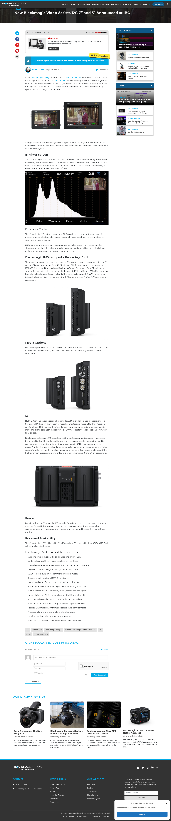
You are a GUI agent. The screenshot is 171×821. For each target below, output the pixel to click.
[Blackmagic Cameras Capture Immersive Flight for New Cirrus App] (67, 714)
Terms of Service (68, 816)
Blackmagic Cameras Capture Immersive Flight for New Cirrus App (66, 733)
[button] (166, 803)
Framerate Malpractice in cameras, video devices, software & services (137, 113)
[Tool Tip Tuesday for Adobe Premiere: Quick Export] (121, 120)
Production (84, 4)
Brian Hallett (38, 70)
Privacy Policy (82, 816)
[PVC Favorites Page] (151, 31)
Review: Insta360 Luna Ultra (138, 57)
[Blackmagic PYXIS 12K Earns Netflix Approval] (140, 714)
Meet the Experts (57, 795)
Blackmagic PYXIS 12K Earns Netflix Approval (138, 731)
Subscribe (158, 4)
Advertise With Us (57, 784)
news (28, 634)
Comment (103, 70)
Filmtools (91, 784)
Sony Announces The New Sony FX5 (28, 732)
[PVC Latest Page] (151, 85)
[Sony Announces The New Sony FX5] (31, 714)
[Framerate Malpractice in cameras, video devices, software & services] (121, 110)
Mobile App (54, 788)
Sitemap (106, 816)
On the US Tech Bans (136, 132)
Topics (52, 791)
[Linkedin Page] (152, 767)
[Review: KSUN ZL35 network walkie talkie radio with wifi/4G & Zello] (121, 66)
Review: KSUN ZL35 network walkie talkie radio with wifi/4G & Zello (138, 68)
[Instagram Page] (148, 767)
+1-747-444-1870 (21, 785)
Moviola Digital (93, 799)
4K (27, 630)
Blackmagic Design (41, 77)
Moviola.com (92, 795)
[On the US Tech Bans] (121, 130)
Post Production (100, 4)
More (145, 4)
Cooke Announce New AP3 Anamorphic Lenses (101, 732)
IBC (100, 630)
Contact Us (54, 802)
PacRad (90, 788)
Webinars (54, 799)
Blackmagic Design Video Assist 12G (80, 630)
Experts (137, 4)
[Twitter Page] (143, 767)
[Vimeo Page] (157, 767)
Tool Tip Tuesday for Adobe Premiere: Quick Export (138, 122)
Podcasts (116, 4)
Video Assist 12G (73, 77)
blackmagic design (54, 630)
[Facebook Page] (138, 767)
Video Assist (59, 80)
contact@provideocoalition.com (28, 789)
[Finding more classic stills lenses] (121, 76)
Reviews (127, 4)
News (73, 4)
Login (105, 649)
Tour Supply (92, 791)
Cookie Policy (95, 816)
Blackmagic (37, 630)
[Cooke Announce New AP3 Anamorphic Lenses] (104, 714)
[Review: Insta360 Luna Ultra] (121, 56)
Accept (142, 814)
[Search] (168, 4)
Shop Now (53, 48)
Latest (65, 4)
